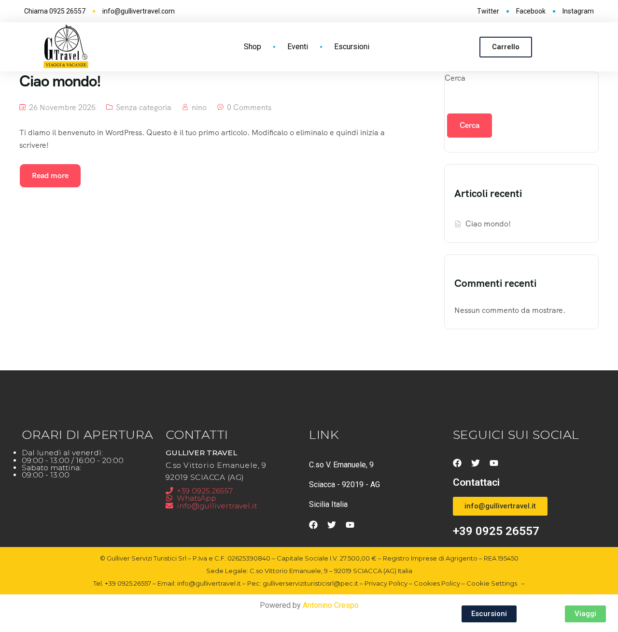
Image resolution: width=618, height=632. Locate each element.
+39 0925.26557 (205, 490)
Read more (50, 175)
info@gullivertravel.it (217, 505)
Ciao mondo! (488, 224)
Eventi (297, 46)
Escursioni (351, 46)
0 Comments (249, 107)
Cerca (455, 78)
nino (199, 107)
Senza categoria (143, 107)
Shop (252, 46)
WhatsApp (196, 498)
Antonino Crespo (331, 605)
